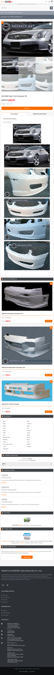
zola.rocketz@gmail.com (30, 551)
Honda (4, 430)
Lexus (4, 435)
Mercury (29, 437)
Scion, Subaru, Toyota (8, 444)
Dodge (4, 426)
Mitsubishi (5, 439)
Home (2, 12)
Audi (28, 421)
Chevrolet (29, 423)
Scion (28, 442)
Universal (29, 446)
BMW (4, 423)
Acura (4, 421)
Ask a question (27, 557)
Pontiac (4, 442)
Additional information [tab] (40, 114)
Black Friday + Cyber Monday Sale (9, 489)
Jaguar (28, 432)
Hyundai (29, 430)
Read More (4, 482)
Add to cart (27, 108)
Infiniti (4, 432)
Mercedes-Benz (6, 437)
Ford (28, 428)
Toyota (4, 446)
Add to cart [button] (48, 321)
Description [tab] (14, 114)
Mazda (28, 435)
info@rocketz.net (20, 551)
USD (46, 1)
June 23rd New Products (7, 501)
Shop (6, 12)
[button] (2, 1)
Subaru (28, 444)
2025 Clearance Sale (6, 477)
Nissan (28, 439)
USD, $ (3, 463)
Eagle (28, 426)
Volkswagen (6, 448)
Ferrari (4, 428)
